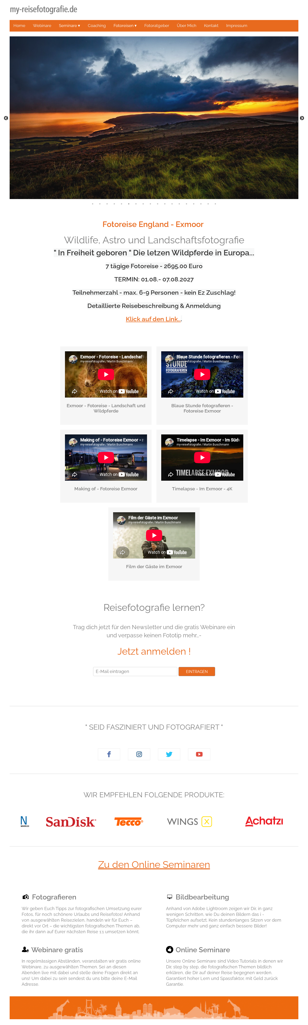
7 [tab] (136, 203)
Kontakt (211, 25)
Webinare (42, 25)
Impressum (236, 25)
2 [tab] (99, 203)
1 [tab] (92, 203)
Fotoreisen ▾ (125, 25)
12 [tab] (172, 203)
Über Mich (186, 25)
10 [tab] (157, 203)
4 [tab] (114, 203)
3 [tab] (107, 203)
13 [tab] (179, 203)
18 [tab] (215, 203)
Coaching (97, 25)
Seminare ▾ (69, 25)
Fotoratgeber (156, 25)
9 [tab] (150, 203)
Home (19, 25)
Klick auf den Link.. (153, 319)
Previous (6, 118)
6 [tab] (128, 203)
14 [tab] (186, 203)
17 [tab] (208, 203)
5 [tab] (121, 203)
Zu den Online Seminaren (154, 864)
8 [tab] (143, 203)
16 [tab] (201, 203)
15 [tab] (193, 203)
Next (302, 118)
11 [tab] (164, 203)
